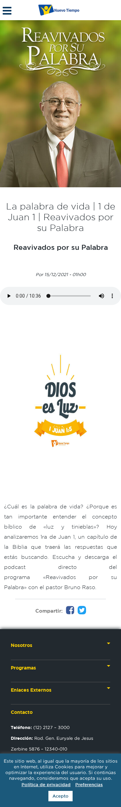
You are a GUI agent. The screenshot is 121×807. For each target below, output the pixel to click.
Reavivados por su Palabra (60, 247)
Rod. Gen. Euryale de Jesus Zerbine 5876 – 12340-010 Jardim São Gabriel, (52, 749)
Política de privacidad (46, 784)
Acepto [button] (60, 796)
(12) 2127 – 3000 (40, 727)
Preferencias (89, 784)
